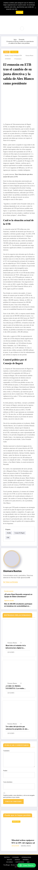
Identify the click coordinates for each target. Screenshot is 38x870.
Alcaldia (7, 55)
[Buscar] (22, 28)
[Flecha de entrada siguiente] (33, 604)
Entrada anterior (8, 591)
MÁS (28, 862)
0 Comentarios (17, 58)
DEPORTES (25, 859)
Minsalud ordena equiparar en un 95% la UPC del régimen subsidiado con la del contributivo (18, 841)
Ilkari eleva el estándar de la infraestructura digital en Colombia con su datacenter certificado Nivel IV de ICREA (17, 647)
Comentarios (6, 750)
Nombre (5, 770)
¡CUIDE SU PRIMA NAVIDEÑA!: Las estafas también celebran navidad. (15, 687)
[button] (26, 865)
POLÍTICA (7, 857)
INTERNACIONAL (26, 857)
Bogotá (6, 52)
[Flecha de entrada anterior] (33, 594)
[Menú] (16, 28)
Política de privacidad (25, 9)
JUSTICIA (17, 859)
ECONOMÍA (15, 857)
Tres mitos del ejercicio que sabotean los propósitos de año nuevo (16, 728)
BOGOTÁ (9, 859)
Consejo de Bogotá (14, 55)
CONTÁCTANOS (20, 862)
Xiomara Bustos (29, 55)
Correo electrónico (7, 782)
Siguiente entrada (9, 600)
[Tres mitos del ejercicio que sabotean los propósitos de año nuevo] (19, 712)
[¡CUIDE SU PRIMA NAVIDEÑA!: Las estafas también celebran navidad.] (19, 672)
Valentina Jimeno (18, 846)
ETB (20, 55)
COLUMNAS (9, 862)
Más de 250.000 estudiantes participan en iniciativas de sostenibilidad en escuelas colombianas (18, 605)
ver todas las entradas (10, 582)
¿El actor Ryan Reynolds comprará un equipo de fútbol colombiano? (18, 595)
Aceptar (19, 12)
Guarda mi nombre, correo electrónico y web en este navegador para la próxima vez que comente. (19, 796)
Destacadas (14, 52)
